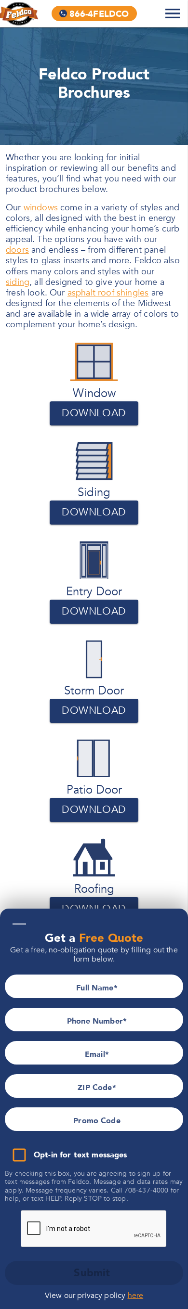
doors (17, 250)
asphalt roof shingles (108, 293)
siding (17, 282)
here (136, 1295)
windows (41, 208)
